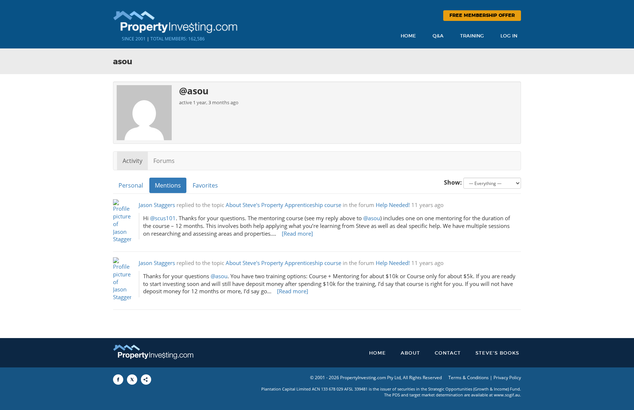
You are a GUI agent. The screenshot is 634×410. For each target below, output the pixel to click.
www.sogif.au (507, 395)
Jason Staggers (157, 205)
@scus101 (163, 218)
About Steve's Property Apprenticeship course (283, 205)
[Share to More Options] (146, 379)
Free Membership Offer (482, 15)
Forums (164, 161)
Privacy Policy (507, 377)
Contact (448, 353)
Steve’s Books (497, 353)
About (410, 353)
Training (472, 36)
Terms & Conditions (468, 377)
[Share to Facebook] (118, 379)
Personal (131, 185)
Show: (453, 182)
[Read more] (297, 233)
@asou (371, 218)
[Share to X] (132, 379)
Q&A (438, 36)
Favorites (205, 185)
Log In (508, 36)
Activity (132, 161)
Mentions (168, 185)
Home (408, 36)
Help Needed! (393, 205)
